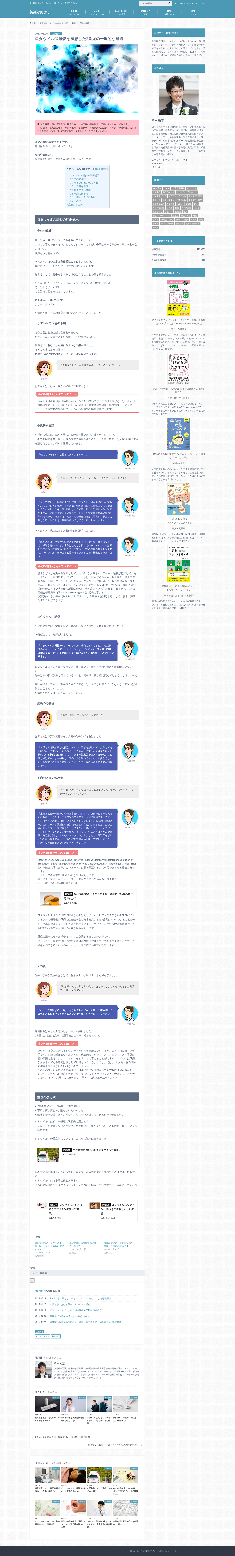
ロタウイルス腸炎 (81, 189)
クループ (156, 200)
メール (201, 3)
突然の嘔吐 (78, 178)
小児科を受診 (79, 186)
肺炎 (186, 219)
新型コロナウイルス (161, 215)
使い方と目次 (177, 595)
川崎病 (197, 208)
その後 (75, 200)
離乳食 (155, 227)
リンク (193, 12)
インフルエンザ (159, 196)
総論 (171, 219)
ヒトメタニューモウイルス (174, 200)
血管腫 (170, 223)
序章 (166, 595)
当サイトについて (97, 12)
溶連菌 (155, 219)
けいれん (181, 192)
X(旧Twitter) (158, 167)
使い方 (177, 398)
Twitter (191, 3)
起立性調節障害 (193, 223)
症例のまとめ (74, 204)
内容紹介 (181, 329)
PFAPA (166, 188)
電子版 (186, 398)
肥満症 (179, 219)
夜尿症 (169, 208)
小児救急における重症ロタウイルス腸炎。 (71, 1304)
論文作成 (180, 223)
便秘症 (188, 204)
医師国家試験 (158, 208)
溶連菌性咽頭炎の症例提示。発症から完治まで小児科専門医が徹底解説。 (87, 1322)
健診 (196, 204)
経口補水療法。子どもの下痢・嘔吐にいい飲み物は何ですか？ (49, 1246)
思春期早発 (157, 211)
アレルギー (192, 192)
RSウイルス (191, 188)
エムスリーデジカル (177, 196)
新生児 (175, 215)
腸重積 (155, 223)
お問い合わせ (169, 12)
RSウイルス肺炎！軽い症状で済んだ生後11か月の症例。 (63, 1437)
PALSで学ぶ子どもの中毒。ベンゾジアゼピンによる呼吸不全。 (82, 1298)
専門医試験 (186, 208)
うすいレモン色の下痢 (84, 182)
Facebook (180, 3)
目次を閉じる (100, 169)
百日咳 (164, 219)
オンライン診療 (195, 196)
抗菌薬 (178, 211)
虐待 (163, 223)
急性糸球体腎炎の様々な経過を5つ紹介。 (70, 1316)
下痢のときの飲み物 (82, 197)
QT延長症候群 (178, 188)
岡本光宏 (59, 1363)
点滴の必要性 (79, 193)
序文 (173, 329)
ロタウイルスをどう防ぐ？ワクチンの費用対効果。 (113, 1445)
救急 (185, 211)
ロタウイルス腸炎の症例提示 (82, 175)
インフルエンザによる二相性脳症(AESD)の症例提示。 (77, 1310)
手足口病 (168, 211)
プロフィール (73, 12)
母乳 (195, 215)
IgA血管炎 (157, 188)
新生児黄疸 (185, 215)
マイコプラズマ (195, 200)
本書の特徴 (178, 463)
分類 (145, 12)
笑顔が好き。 (40, 12)
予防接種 (170, 204)
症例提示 (121, 12)
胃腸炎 (57, 1336)
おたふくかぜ (168, 192)
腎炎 (201, 219)
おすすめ (156, 192)
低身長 (180, 204)
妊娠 (177, 208)
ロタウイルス (43, 1336)
